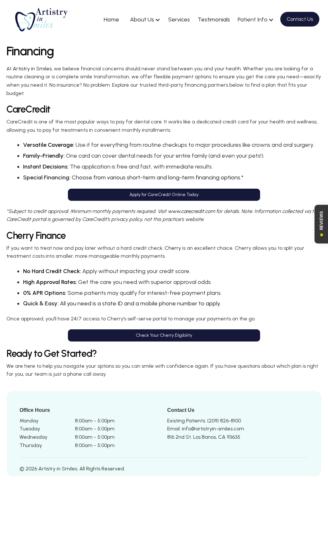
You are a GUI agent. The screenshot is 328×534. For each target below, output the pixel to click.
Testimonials (214, 19)
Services (179, 19)
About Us (142, 19)
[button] (143, 19)
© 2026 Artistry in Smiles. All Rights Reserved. (72, 469)
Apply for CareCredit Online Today (164, 194)
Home (111, 19)
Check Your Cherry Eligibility (164, 335)
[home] (43, 20)
